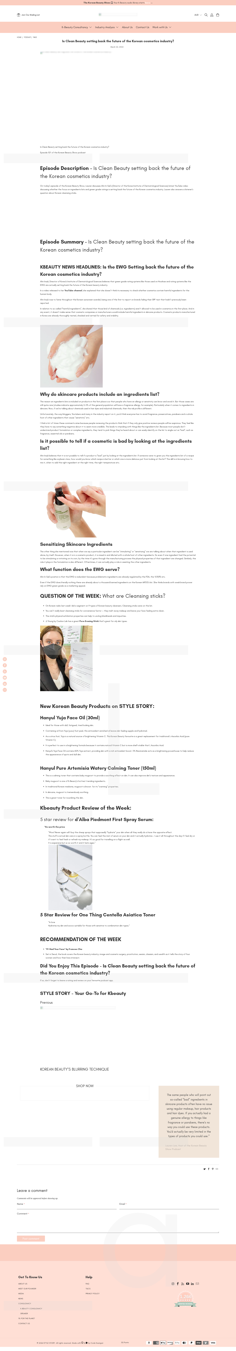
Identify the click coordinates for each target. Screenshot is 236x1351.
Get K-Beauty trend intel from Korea (116, 1251)
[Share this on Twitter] (204, 1169)
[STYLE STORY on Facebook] (5, 665)
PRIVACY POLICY (93, 1293)
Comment (23, 1213)
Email (123, 1203)
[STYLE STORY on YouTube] (5, 678)
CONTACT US (24, 1323)
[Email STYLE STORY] (5, 690)
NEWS (20, 1298)
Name (21, 1203)
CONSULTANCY (24, 1303)
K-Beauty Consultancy (31, 1308)
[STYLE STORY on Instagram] (5, 659)
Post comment (31, 1238)
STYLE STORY (49, 1343)
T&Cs (88, 1288)
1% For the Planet (26, 1318)
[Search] (207, 14)
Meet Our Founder (27, 1288)
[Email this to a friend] (217, 1169)
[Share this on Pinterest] (212, 1169)
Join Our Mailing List (31, 15)
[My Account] (211, 14)
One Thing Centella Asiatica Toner (116, 915)
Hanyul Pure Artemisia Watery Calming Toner (90, 768)
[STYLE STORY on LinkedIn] (5, 684)
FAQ (87, 1284)
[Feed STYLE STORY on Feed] (5, 671)
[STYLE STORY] (118, 15)
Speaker (24, 1313)
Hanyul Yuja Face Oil (63, 718)
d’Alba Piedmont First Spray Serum (113, 819)
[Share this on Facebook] (208, 1169)
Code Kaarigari (97, 1343)
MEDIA (21, 1293)
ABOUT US (22, 1284)
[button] (77, 27)
